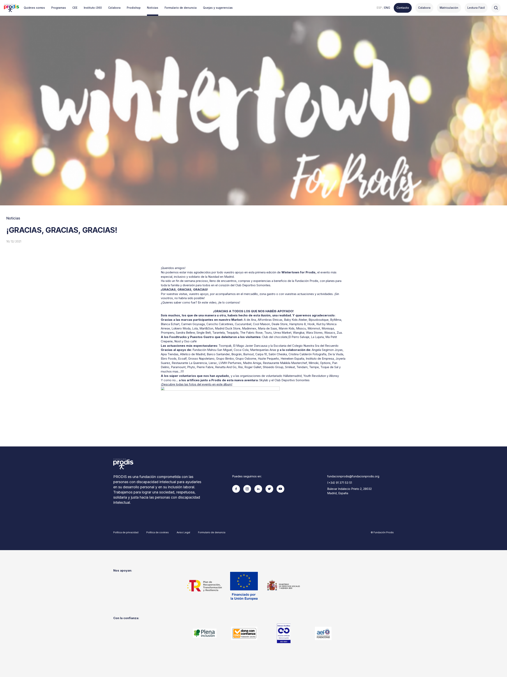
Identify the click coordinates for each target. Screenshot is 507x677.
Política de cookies (157, 532)
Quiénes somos (34, 7)
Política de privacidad (125, 532)
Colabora (114, 7)
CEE (74, 7)
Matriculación (449, 7)
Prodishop (134, 7)
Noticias (152, 7)
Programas (58, 7)
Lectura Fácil (476, 7)
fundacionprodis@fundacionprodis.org (353, 476)
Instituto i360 (93, 7)
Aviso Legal (183, 532)
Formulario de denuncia (181, 7)
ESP (379, 7)
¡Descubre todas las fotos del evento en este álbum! (196, 384)
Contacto (402, 7)
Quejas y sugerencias (218, 7)
